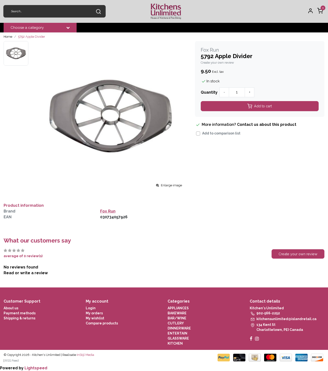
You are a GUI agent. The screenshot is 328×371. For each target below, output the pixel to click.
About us (11, 308)
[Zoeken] (98, 11)
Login (91, 308)
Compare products (102, 323)
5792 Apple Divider (31, 36)
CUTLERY (176, 323)
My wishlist (95, 318)
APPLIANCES (178, 308)
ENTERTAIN (177, 333)
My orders (94, 313)
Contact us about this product (266, 124)
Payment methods (20, 313)
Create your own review (217, 62)
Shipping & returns (19, 318)
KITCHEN (175, 343)
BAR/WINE (177, 318)
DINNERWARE (179, 328)
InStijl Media (85, 355)
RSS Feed (12, 360)
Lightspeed (35, 368)
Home (8, 36)
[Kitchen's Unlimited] (166, 11)
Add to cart (263, 106)
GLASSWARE (178, 338)
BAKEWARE (177, 313)
